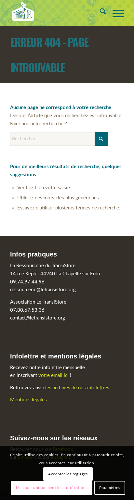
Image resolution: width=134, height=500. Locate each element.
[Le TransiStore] (55, 13)
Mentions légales (28, 399)
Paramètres (109, 488)
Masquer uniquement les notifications (52, 488)
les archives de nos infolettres (77, 387)
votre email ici (53, 375)
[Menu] (115, 13)
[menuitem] (99, 13)
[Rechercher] (99, 13)
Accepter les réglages (68, 474)
